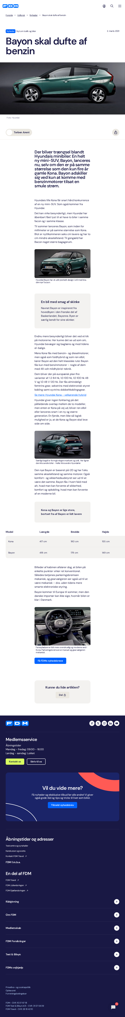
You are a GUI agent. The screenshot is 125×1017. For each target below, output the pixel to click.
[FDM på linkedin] (110, 723)
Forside (9, 15)
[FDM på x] (98, 723)
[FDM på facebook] (92, 723)
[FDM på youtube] (116, 723)
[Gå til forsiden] (10, 6)
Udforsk (21, 15)
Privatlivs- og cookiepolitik (18, 987)
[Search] (112, 6)
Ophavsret (11, 990)
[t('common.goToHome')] (17, 723)
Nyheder (33, 15)
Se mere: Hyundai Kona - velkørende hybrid (60, 395)
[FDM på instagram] (104, 723)
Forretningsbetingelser (16, 993)
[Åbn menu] (119, 6)
